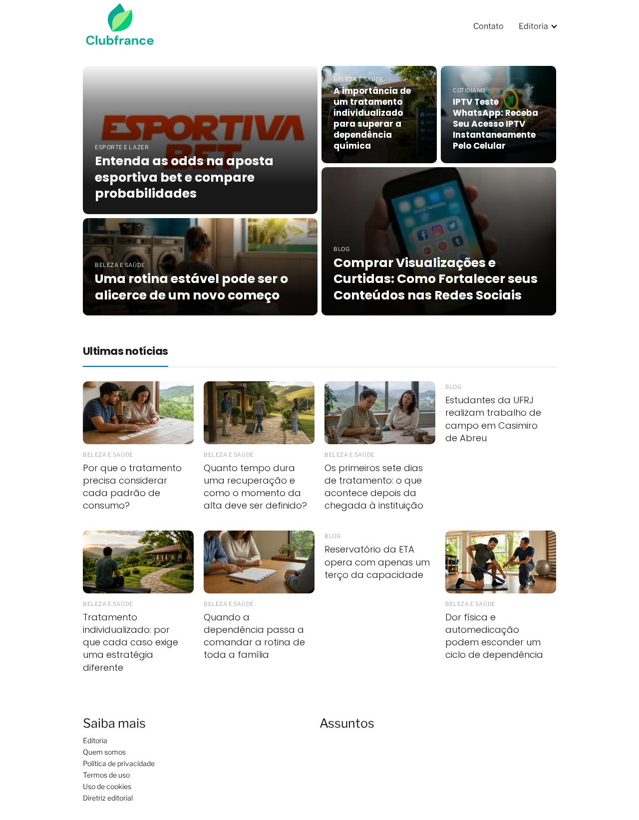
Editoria (533, 26)
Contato (488, 26)
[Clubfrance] (126, 25)
